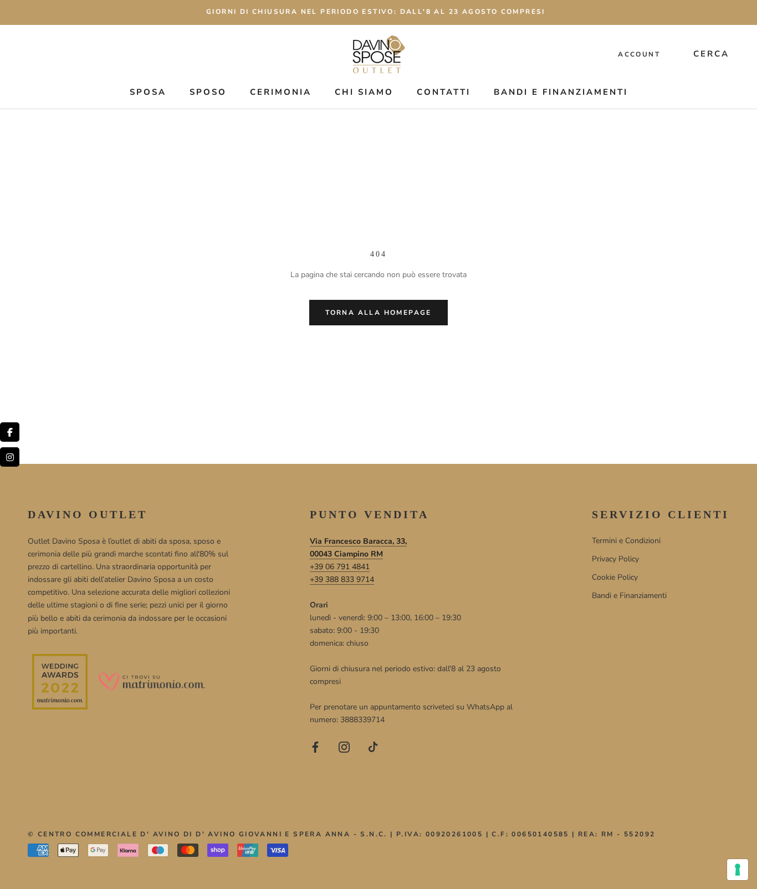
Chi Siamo (364, 92)
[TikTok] (372, 746)
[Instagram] (344, 746)
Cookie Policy (615, 577)
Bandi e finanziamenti (561, 92)
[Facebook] (315, 746)
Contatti (443, 92)
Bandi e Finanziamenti (629, 595)
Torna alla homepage (378, 312)
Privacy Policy (615, 559)
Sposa (148, 92)
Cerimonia (280, 92)
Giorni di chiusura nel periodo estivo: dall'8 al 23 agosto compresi (375, 11)
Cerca (711, 53)
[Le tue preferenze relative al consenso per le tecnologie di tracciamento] (737, 869)
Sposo (208, 92)
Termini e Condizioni (626, 540)
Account (639, 54)
